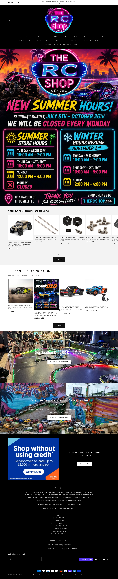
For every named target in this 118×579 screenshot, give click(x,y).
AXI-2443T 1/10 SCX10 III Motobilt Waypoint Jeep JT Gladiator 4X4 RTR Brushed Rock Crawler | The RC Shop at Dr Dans (19, 244)
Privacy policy (37, 574)
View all (59, 259)
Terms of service (56, 574)
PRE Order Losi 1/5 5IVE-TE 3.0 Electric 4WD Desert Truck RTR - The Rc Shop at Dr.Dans (96, 306)
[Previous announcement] (39, 2)
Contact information (67, 574)
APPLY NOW (84, 464)
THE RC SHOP (17, 574)
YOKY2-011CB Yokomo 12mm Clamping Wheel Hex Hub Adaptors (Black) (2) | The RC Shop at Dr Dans (72, 239)
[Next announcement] (79, 2)
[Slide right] (63, 254)
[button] (10, 20)
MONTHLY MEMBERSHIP (59, 362)
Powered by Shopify (26, 574)
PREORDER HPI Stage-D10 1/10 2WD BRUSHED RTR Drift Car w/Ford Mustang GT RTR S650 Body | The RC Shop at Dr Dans (45, 314)
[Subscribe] (39, 559)
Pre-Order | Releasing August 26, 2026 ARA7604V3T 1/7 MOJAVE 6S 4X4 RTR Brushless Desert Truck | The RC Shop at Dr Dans (70, 308)
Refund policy (46, 574)
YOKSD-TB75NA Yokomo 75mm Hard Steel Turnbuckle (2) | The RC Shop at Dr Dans (45, 238)
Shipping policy (79, 574)
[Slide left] (55, 254)
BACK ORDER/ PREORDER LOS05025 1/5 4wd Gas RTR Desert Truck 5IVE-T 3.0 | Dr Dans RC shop (20, 307)
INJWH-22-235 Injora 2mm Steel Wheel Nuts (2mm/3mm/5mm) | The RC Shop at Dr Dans (98, 238)
